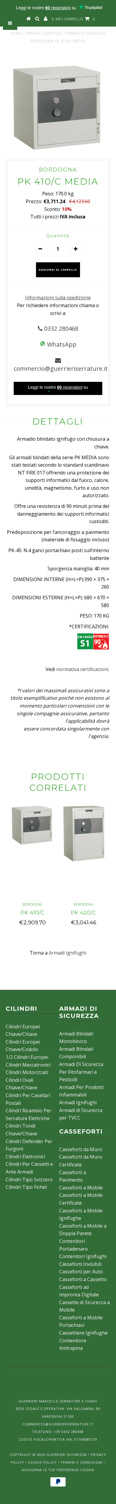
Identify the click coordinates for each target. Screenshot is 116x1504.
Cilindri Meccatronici (28, 1065)
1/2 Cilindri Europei (27, 1057)
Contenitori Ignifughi (82, 1256)
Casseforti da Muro (80, 1149)
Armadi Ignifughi (44, 33)
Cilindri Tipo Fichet (26, 1187)
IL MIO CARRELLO (73, 19)
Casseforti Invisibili (80, 1264)
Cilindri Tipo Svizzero (29, 1179)
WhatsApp (61, 344)
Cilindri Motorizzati (27, 1072)
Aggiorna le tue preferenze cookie (58, 1470)
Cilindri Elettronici (25, 1156)
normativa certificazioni (82, 669)
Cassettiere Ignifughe (83, 1333)
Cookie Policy (42, 1462)
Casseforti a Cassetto (83, 1279)
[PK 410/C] (32, 844)
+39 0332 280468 (69, 1431)
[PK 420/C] (83, 861)
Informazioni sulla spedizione (58, 297)
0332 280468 (60, 328)
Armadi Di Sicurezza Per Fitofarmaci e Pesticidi (81, 1072)
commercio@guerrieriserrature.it (61, 368)
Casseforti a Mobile (81, 1187)
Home (16, 33)
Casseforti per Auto (81, 1271)
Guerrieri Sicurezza (66, 1454)
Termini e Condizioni (81, 1462)
